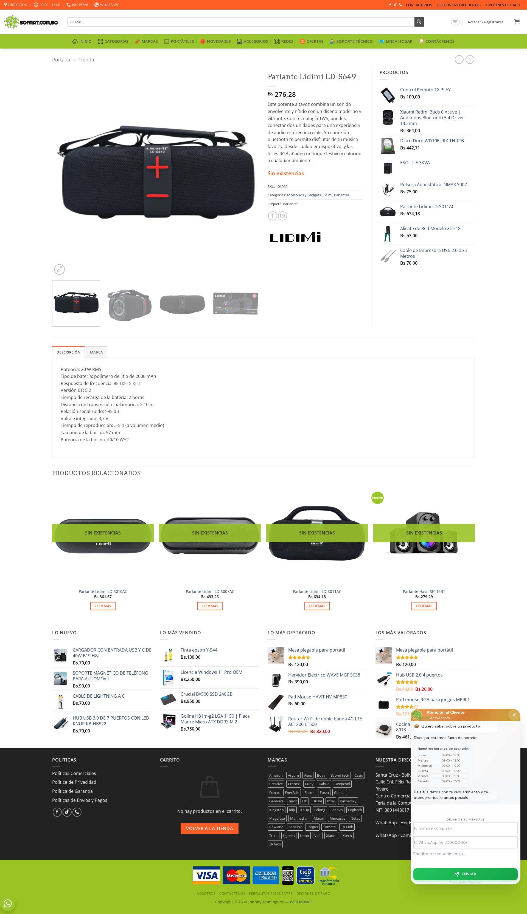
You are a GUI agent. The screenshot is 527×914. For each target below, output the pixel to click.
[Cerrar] (514, 715)
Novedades (219, 41)
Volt (317, 835)
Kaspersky (348, 801)
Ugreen (289, 835)
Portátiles (182, 41)
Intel (331, 801)
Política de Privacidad (74, 782)
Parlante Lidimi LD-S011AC (317, 591)
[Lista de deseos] (455, 22)
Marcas (150, 41)
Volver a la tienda (209, 828)
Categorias (117, 41)
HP (304, 801)
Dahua (324, 783)
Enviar (469, 873)
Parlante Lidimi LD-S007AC (210, 591)
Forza (324, 792)
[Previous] (63, 172)
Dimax (274, 792)
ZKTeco (275, 844)
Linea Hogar (399, 41)
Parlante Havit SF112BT (424, 591)
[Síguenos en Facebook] (390, 5)
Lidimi (327, 195)
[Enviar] (419, 22)
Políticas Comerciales (74, 773)
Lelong (319, 809)
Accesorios (256, 41)
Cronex (294, 783)
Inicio (85, 41)
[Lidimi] (295, 238)
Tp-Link (347, 826)
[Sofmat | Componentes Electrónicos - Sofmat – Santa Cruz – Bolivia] (31, 22)
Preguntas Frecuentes (459, 4)
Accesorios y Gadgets (304, 195)
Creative (276, 783)
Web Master (301, 901)
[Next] (248, 172)
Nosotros (206, 893)
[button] (486, 22)
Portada (61, 59)
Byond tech (339, 775)
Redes (287, 41)
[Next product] (459, 59)
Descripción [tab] (68, 352)
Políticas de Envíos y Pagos (79, 800)
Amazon (276, 775)
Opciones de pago (503, 4)
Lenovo (336, 809)
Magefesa (277, 818)
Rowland (276, 826)
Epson (309, 792)
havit (293, 801)
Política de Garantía (72, 791)
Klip (292, 809)
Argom (293, 775)
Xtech (347, 835)
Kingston (276, 809)
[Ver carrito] (517, 22)
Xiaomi (331, 835)
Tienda (86, 59)
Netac (355, 818)
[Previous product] (470, 59)
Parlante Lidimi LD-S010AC (103, 591)
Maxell (319, 818)
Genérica (276, 801)
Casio (358, 775)
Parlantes (341, 195)
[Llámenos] (400, 5)
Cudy (309, 783)
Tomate (329, 826)
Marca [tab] (96, 352)
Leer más (103, 606)
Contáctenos (419, 4)
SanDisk (295, 826)
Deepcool (342, 783)
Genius (339, 792)
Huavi (317, 801)
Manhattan (299, 818)
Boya (321, 775)
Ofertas (315, 41)
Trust (273, 835)
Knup (304, 809)
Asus (308, 775)
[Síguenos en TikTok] (395, 5)
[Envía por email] (282, 215)
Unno (304, 835)
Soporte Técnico (355, 41)
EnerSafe (292, 792)
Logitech (355, 809)
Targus (312, 826)
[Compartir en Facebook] (272, 215)
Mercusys (337, 818)
